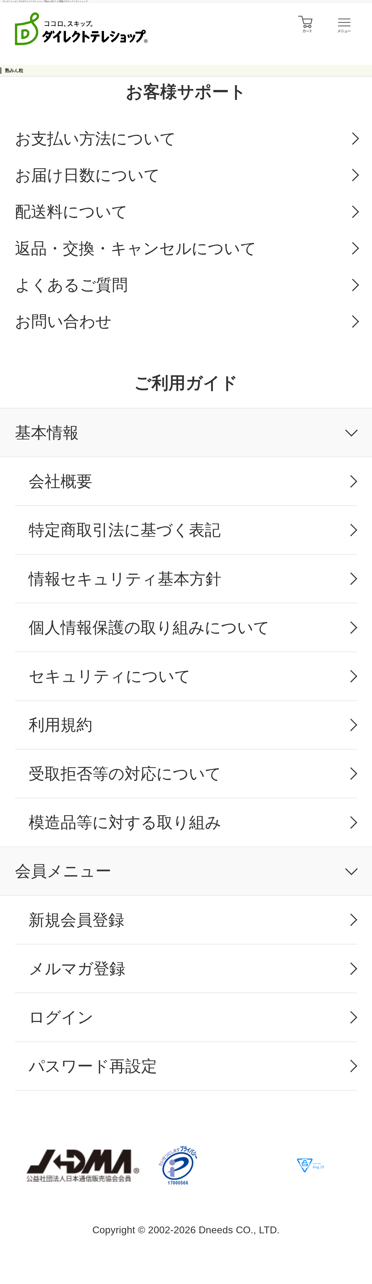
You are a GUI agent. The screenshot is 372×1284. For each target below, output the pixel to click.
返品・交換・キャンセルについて (135, 248)
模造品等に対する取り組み (125, 822)
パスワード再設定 (93, 1066)
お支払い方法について (95, 138)
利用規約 (60, 725)
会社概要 (60, 481)
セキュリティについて (110, 676)
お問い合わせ (63, 321)
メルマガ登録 (77, 968)
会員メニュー (63, 871)
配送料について (71, 211)
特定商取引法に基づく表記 (125, 530)
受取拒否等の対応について (125, 774)
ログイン (61, 1017)
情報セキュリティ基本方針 (125, 579)
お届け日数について (87, 175)
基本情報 (47, 432)
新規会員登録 (76, 920)
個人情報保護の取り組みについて (149, 627)
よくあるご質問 (71, 285)
